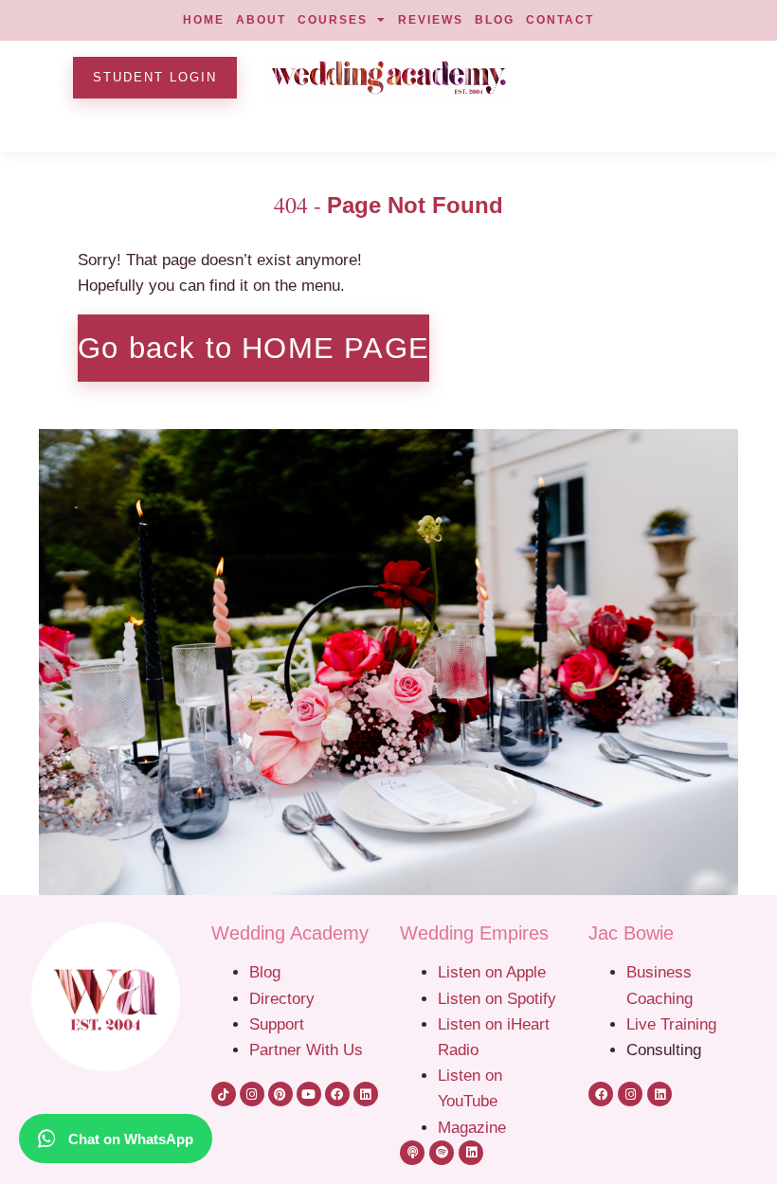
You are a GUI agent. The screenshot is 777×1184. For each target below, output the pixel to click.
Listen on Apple (494, 971)
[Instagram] (252, 1094)
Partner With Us (306, 1049)
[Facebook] (337, 1094)
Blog (264, 971)
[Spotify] (441, 1152)
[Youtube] (309, 1094)
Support (276, 1023)
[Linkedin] (365, 1094)
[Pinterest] (280, 1094)
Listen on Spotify (497, 998)
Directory (282, 998)
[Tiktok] (223, 1094)
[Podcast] (412, 1152)
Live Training (671, 1023)
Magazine (472, 1127)
